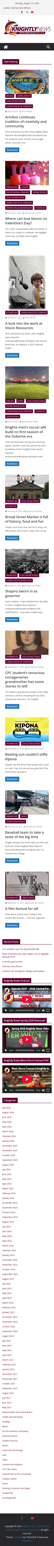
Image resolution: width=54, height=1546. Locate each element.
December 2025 (9, 1145)
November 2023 (9, 1264)
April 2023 (7, 1298)
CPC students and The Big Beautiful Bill (20, 949)
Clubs (4, 1459)
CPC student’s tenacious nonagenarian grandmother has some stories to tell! (25, 679)
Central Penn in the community (19, 106)
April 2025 (7, 1183)
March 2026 (7, 1131)
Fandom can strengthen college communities (23, 971)
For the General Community (17, 192)
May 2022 (7, 1350)
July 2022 (6, 1340)
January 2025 (8, 1198)
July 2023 (6, 1283)
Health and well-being (12, 1417)
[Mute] (43, 1010)
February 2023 (11, 501)
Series (5, 1483)
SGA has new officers (21, 7)
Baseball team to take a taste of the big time (24, 834)
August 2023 (8, 1279)
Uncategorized (12, 417)
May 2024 (7, 1236)
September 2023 (10, 1274)
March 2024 (7, 1245)
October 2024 (11, 313)
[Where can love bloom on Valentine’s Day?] (27, 173)
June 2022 (7, 1345)
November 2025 (9, 1150)
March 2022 (7, 1359)
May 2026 (9, 96)
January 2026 (8, 1141)
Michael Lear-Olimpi (33, 213)
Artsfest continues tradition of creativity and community (26, 121)
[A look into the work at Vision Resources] (27, 282)
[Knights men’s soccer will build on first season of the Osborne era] (27, 382)
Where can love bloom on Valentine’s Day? (26, 220)
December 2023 (9, 1260)
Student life (40, 208)
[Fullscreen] (48, 1010)
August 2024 (8, 1221)
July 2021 (6, 1397)
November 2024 (9, 1207)
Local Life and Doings (15, 101)
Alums (5, 1426)
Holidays (24, 187)
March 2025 (7, 1188)
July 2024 (6, 1226)
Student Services (10, 1440)
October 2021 (8, 1383)
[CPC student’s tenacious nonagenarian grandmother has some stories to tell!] (27, 643)
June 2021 (7, 1402)
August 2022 (8, 1336)
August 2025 (8, 1164)
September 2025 (10, 1160)
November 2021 (9, 1378)
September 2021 (12, 898)
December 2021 (9, 1374)
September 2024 (10, 1217)
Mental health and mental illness (17, 1412)
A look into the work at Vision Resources (23, 325)
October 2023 (8, 1269)
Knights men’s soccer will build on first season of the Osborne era (25, 431)
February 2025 (11, 187)
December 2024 (9, 1202)
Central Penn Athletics (15, 406)
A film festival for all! (21, 908)
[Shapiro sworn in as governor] (27, 561)
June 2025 (7, 1174)
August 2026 (8, 1112)
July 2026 (6, 1107)
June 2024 (7, 1231)
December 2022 (9, 1317)
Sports (20, 401)
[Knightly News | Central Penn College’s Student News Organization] (5, 47)
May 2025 (7, 1179)
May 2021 (7, 1407)
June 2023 (10, 401)
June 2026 (7, 1117)
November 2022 (9, 1321)
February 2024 (9, 1250)
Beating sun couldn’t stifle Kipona (26, 756)
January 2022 (8, 1369)
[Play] (6, 1010)
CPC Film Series (9, 1469)
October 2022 (8, 1326)
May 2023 (7, 1293)
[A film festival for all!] (27, 884)
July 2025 (6, 1169)
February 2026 (9, 1136)
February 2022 (11, 816)
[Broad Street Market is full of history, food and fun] (27, 487)
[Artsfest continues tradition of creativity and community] (27, 82)
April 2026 (7, 1126)
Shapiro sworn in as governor (21, 593)
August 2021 (8, 1393)
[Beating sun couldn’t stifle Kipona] (27, 729)
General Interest (24, 96)
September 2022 (12, 657)
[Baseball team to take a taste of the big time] (27, 802)
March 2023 (7, 1302)
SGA (4, 1455)
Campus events (28, 898)
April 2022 (7, 1355)
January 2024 (8, 1255)
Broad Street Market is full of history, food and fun (26, 519)
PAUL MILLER (27, 111)
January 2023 (11, 575)
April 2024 (7, 1240)
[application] (27, 999)
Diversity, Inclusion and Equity (19, 208)
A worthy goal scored (12, 961)
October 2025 (8, 1155)
